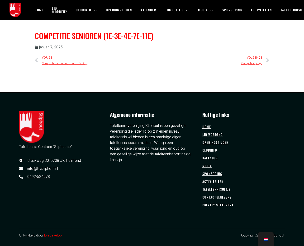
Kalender (148, 9)
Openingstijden (119, 9)
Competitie (174, 9)
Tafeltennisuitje (216, 189)
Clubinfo (83, 9)
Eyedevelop (53, 235)
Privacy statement (218, 205)
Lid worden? (59, 10)
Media (203, 9)
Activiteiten (261, 9)
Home (39, 9)
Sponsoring (232, 9)
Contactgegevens (217, 197)
